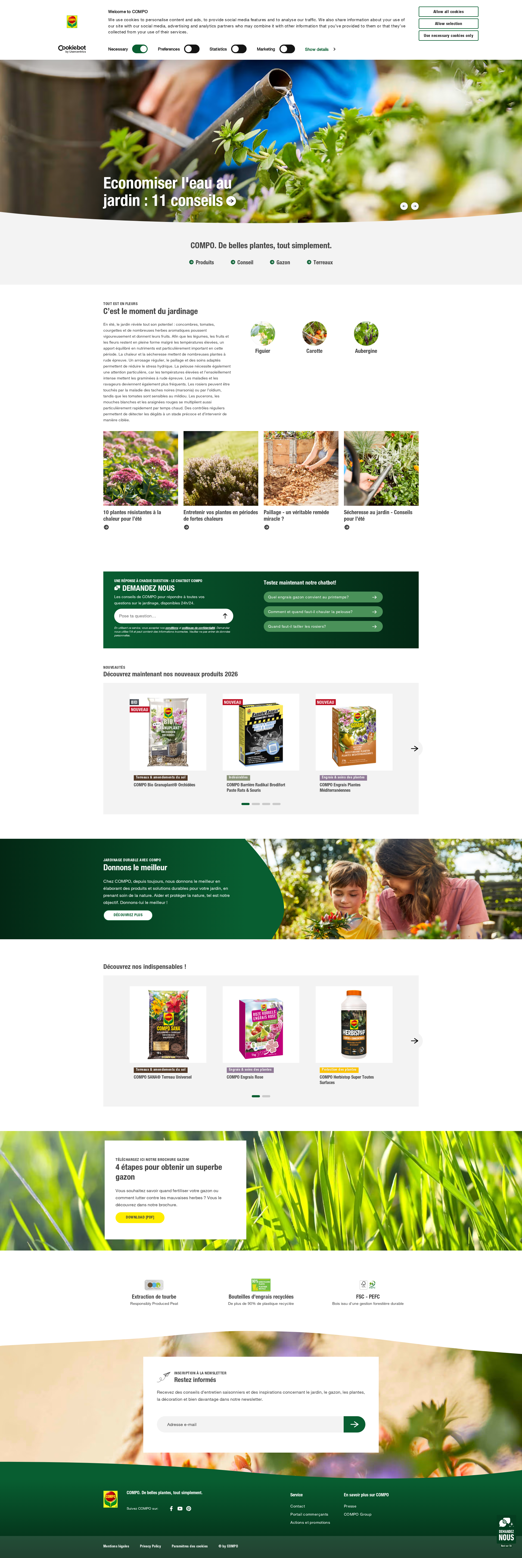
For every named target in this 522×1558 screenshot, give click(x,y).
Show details (317, 49)
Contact (297, 1506)
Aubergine (366, 351)
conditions (171, 628)
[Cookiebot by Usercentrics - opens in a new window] (72, 49)
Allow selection (448, 24)
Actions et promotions (310, 1522)
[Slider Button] (404, 206)
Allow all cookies (448, 12)
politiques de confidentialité (198, 628)
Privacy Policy (150, 1546)
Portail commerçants (309, 1514)
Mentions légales (116, 1546)
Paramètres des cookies (190, 1546)
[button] (245, 804)
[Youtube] (180, 1508)
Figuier (262, 351)
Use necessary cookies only (448, 36)
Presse (350, 1506)
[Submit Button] (354, 1424)
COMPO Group (357, 1514)
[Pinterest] (188, 1508)
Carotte (314, 351)
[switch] (192, 49)
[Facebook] (171, 1508)
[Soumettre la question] (225, 616)
